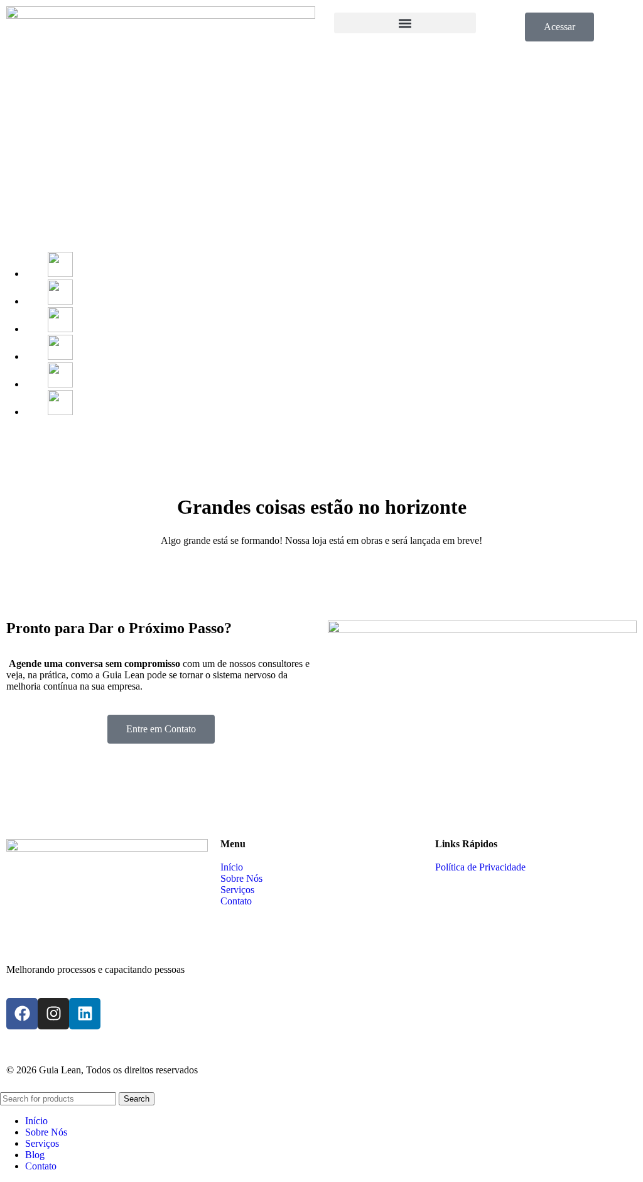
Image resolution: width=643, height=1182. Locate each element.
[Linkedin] (84, 1013)
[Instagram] (53, 1013)
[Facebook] (22, 1013)
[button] (405, 23)
